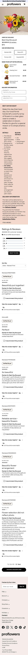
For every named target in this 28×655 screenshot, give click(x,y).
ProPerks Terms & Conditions (9, 643)
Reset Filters (14, 253)
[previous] (1, 22)
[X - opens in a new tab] (12, 627)
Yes (20, 304)
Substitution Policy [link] (8, 219)
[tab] (14, 21)
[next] (27, 22)
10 (16, 564)
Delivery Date (6, 96)
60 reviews (12, 42)
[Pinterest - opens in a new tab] (21, 627)
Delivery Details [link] (10, 207)
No (3, 307)
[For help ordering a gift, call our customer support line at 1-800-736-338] (14, 4)
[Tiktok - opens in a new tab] (25, 627)
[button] (2, 4)
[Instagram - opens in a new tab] (8, 627)
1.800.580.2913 (6, 622)
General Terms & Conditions (9, 641)
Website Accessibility (7, 639)
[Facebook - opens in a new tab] (4, 627)
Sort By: (4, 263)
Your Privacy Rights (7, 649)
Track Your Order (7, 620)
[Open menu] (2, 4)
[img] (14, 21)
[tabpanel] (14, 21)
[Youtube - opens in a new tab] (17, 627)
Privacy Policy (5, 645)
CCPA (3, 647)
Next (19, 564)
